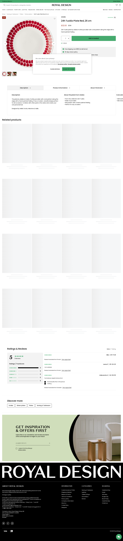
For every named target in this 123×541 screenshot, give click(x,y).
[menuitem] (3, 9)
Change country (6, 495)
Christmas (105, 503)
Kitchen (84, 498)
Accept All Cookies (68, 69)
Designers (64, 507)
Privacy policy (65, 498)
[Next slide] (53, 44)
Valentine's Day (106, 490)
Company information (68, 501)
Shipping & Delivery (67, 492)
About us (64, 503)
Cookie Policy (65, 505)
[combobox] (117, 1)
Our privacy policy (62, 64)
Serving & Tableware (87, 490)
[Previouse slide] (5, 44)
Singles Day (105, 496)
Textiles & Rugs (86, 494)
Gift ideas (104, 494)
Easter (103, 492)
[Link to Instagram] (12, 523)
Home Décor (85, 496)
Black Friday (105, 498)
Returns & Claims (66, 494)
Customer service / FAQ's (68, 490)
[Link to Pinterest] (3, 523)
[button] (117, 1)
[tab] (25, 87)
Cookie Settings (55, 69)
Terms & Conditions (67, 496)
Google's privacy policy (74, 64)
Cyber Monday (106, 501)
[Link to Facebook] (7, 523)
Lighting (84, 492)
